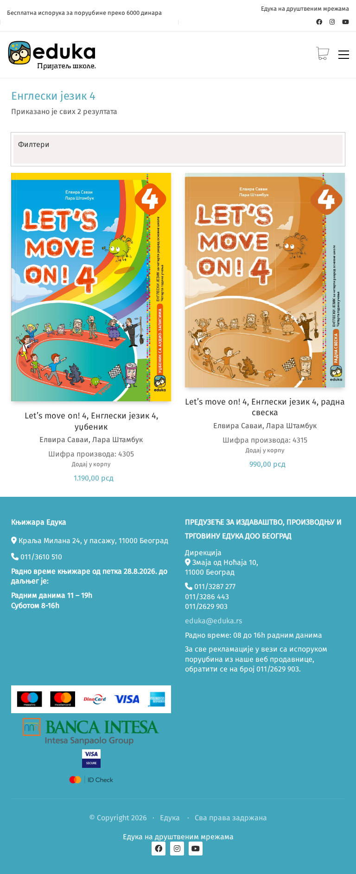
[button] (343, 54)
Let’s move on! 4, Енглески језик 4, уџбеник (91, 421)
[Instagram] (177, 848)
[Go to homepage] (53, 54)
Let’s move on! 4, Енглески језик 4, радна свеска (265, 407)
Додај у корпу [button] (91, 464)
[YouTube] (196, 848)
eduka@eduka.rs (213, 620)
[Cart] (322, 54)
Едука (170, 817)
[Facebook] (158, 848)
